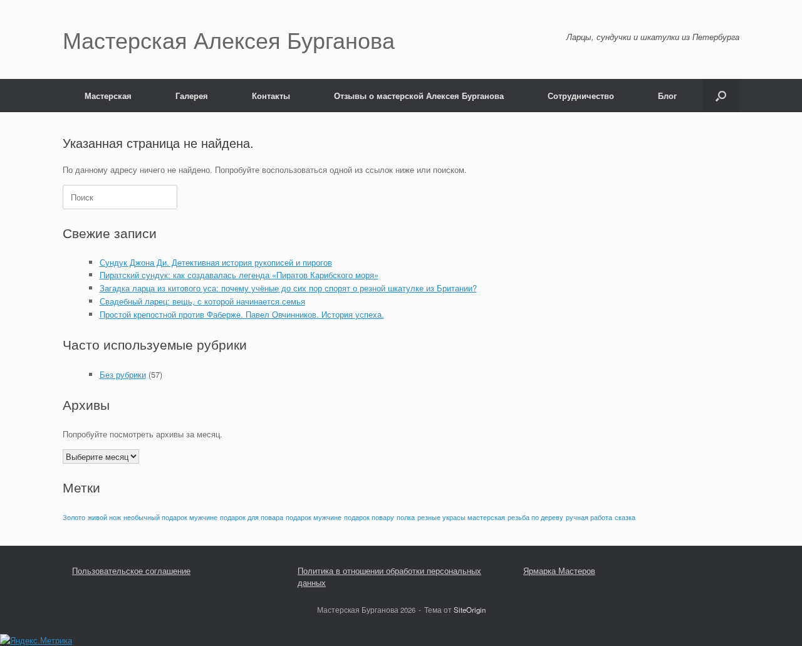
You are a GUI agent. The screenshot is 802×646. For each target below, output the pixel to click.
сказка (625, 517)
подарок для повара (251, 517)
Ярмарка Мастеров (559, 570)
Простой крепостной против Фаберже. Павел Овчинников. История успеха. (242, 314)
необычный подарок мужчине (170, 517)
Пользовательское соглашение (131, 570)
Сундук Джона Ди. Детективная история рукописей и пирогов (216, 262)
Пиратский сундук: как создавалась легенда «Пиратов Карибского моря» (239, 275)
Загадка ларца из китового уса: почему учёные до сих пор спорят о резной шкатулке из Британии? (288, 288)
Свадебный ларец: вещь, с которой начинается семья (202, 301)
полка (406, 517)
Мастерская (108, 96)
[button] (720, 95)
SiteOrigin (470, 610)
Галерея (191, 96)
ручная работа (589, 517)
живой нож (104, 517)
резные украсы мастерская (461, 517)
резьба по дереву (535, 517)
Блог (667, 96)
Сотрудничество (581, 96)
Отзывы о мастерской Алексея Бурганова (419, 96)
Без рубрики (123, 374)
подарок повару (369, 517)
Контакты (271, 96)
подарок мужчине (313, 517)
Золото (74, 517)
